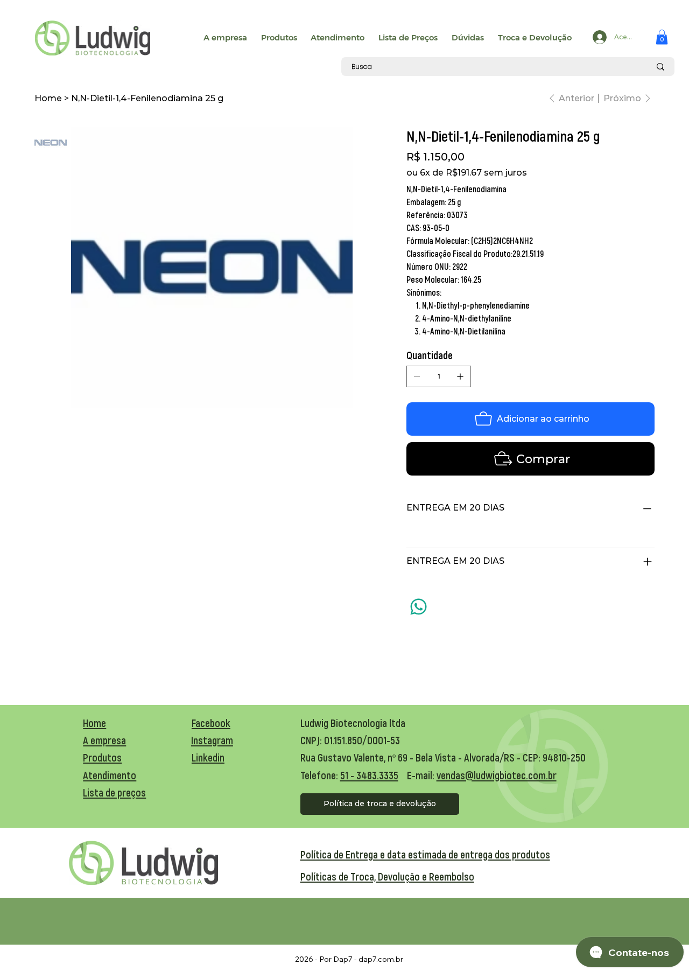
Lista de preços (114, 792)
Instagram (212, 740)
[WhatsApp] (418, 607)
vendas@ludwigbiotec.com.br (497, 775)
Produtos (102, 757)
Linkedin (208, 757)
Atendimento (109, 775)
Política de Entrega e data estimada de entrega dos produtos (425, 854)
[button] (662, 37)
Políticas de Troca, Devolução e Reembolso (387, 876)
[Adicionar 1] (460, 376)
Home (94, 722)
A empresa (104, 740)
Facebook (211, 722)
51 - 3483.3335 (369, 775)
